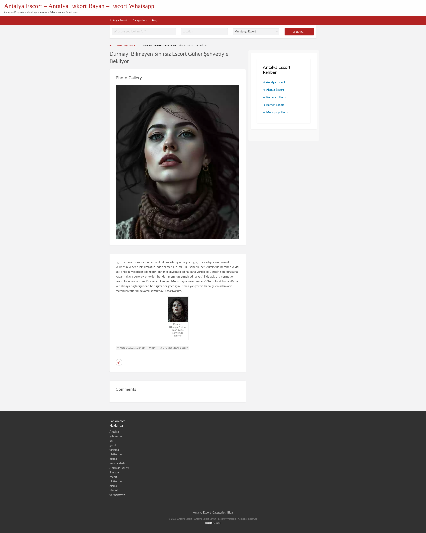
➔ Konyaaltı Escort (275, 97)
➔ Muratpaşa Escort (276, 112)
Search (300, 32)
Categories (139, 20)
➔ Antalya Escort (274, 82)
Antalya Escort (118, 20)
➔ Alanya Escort (273, 89)
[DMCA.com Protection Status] (213, 522)
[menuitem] (118, 20)
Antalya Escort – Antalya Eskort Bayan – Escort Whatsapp (79, 5)
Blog (154, 20)
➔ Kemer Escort (273, 105)
